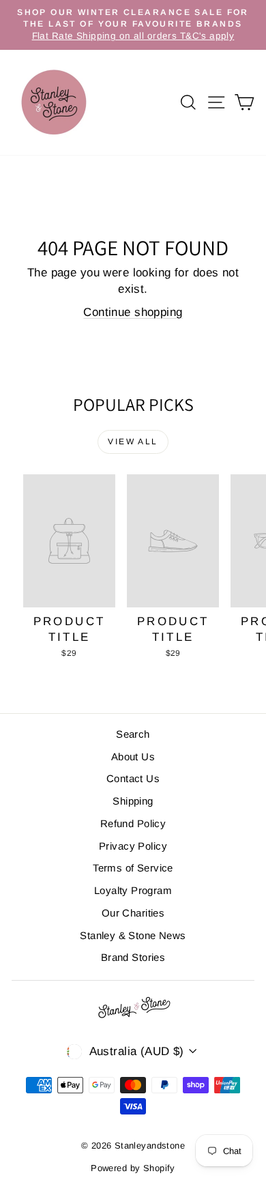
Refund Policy (133, 823)
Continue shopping (132, 312)
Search (133, 734)
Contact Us (133, 778)
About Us (133, 756)
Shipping (133, 801)
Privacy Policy (133, 846)
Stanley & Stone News (133, 935)
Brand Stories (133, 957)
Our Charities (133, 913)
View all (133, 441)
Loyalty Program (133, 890)
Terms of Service (133, 868)
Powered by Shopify (133, 1168)
